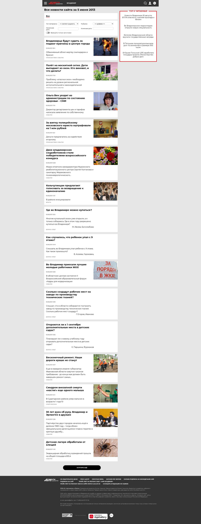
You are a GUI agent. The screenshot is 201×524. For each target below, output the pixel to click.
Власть (48, 202)
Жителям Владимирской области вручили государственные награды (138, 36)
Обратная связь (98, 479)
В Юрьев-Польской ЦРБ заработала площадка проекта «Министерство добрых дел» (138, 55)
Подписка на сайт (67, 481)
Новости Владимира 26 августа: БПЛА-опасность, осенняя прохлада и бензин (138, 17)
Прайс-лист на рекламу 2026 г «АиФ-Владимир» (96, 481)
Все (48, 16)
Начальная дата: (50, 29)
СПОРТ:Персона (51, 404)
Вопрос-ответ (51, 229)
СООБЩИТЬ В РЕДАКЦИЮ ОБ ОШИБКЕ (115, 484)
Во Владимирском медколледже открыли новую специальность (138, 27)
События (49, 115)
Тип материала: (51, 24)
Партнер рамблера (80, 515)
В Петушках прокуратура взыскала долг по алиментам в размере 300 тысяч (138, 45)
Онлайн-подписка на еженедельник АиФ (139, 479)
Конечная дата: (86, 28)
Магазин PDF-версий (113, 479)
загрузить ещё (82, 467)
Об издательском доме (69, 479)
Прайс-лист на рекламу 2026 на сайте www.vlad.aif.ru (80, 484)
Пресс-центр (84, 479)
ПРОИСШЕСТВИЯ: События (55, 57)
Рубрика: (84, 24)
